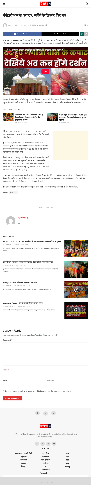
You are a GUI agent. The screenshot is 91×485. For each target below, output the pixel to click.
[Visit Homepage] (45, 4)
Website (50, 380)
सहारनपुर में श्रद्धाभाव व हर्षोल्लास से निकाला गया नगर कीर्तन (20, 282)
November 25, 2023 (19, 285)
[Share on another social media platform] (86, 34)
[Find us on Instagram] (48, 444)
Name (6, 370)
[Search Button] (87, 3)
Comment (7, 340)
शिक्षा (67, 460)
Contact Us (45, 470)
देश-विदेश (45, 463)
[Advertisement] (70, 145)
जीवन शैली (45, 456)
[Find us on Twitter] (45, 413)
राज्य (67, 453)
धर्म (46, 25)
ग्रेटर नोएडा (45, 453)
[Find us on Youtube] (53, 413)
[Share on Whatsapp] (82, 34)
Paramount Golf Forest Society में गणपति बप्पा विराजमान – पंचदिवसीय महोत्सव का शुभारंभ (29, 117)
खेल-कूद (23, 466)
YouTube (13, 192)
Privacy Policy (45, 473)
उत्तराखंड (41, 25)
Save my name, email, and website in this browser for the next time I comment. (38, 391)
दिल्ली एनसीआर (45, 460)
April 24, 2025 (65, 123)
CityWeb (23, 456)
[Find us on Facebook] (37, 413)
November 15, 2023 (28, 25)
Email (6, 380)
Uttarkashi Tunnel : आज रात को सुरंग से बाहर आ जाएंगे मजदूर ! (23, 303)
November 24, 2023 (19, 306)
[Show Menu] (4, 3)
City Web (13, 25)
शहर (67, 456)
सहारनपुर (67, 466)
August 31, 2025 (21, 123)
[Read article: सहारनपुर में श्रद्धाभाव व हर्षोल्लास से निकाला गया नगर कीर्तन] (76, 289)
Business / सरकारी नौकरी (23, 453)
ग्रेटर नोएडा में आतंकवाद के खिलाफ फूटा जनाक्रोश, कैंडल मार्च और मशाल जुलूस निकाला (73, 117)
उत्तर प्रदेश (23, 460)
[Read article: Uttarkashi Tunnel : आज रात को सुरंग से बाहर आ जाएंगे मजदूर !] (76, 310)
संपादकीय (67, 463)
